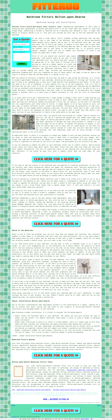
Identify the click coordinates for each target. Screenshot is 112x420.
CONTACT (89, 12)
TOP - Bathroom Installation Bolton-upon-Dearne (31, 390)
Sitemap (13, 405)
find (18, 343)
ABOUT (83, 12)
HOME (74, 12)
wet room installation (40, 380)
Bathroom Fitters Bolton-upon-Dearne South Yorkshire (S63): (37, 27)
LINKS (78, 12)
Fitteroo (14, 416)
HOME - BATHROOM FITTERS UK (56, 399)
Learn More (85, 419)
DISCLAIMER (96, 12)
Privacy (99, 405)
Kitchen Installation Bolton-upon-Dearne (69, 390)
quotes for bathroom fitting (54, 372)
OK (91, 419)
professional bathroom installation (82, 370)
